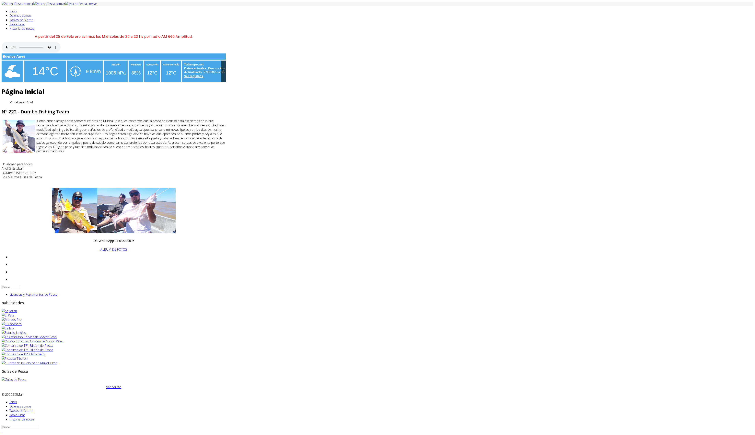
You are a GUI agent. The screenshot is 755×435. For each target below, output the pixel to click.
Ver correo (113, 387)
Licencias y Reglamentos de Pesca (33, 294)
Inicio (13, 11)
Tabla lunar (17, 24)
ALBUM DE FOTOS (113, 249)
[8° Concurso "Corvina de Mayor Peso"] (32, 341)
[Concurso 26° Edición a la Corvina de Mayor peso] (27, 350)
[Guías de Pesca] (14, 379)
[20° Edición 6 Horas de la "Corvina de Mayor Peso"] (29, 363)
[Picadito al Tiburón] (15, 358)
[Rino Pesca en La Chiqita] (9, 311)
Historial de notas (21, 28)
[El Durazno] (12, 319)
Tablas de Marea (21, 20)
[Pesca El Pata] (8, 315)
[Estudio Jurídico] (14, 332)
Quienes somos (20, 15)
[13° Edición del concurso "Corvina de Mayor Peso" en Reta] (29, 337)
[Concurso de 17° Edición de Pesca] (27, 345)
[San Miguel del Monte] (8, 328)
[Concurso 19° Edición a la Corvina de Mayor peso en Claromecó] (23, 354)
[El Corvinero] (12, 324)
